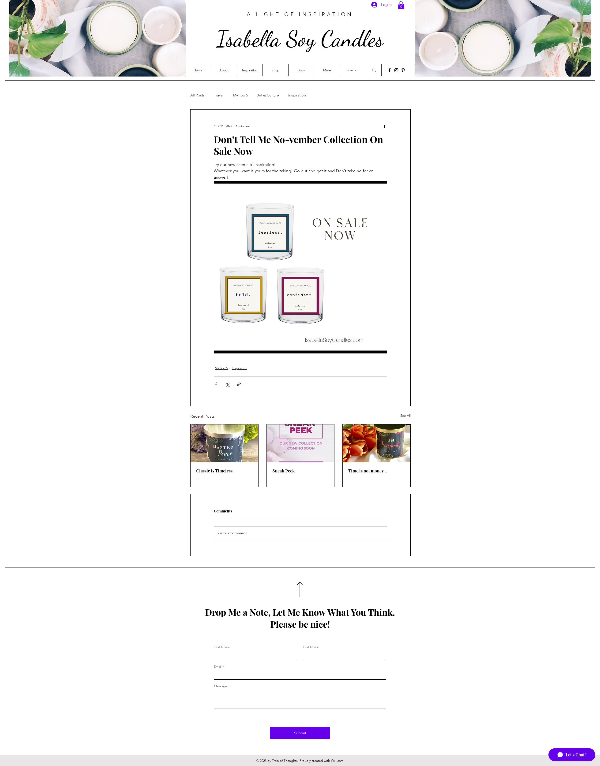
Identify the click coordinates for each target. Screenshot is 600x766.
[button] (401, 5)
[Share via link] (239, 384)
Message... (222, 686)
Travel (219, 95)
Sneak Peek (283, 471)
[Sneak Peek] (300, 443)
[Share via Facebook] (216, 384)
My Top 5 (240, 95)
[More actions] (384, 126)
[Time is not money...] (376, 443)
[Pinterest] (403, 70)
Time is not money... (367, 471)
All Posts (197, 95)
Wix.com (337, 761)
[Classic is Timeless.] (224, 443)
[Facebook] (389, 70)
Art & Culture (268, 95)
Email (217, 666)
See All (405, 415)
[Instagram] (396, 70)
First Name (222, 646)
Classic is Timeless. (215, 471)
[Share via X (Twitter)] (227, 384)
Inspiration (297, 95)
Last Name (311, 646)
